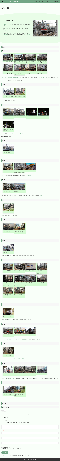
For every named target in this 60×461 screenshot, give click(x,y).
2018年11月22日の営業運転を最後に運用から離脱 (10, 77)
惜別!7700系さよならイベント (43, 77)
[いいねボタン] (2, 410)
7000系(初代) (5, 24)
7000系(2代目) (5, 30)
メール (3, 435)
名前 (2, 430)
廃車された (30, 175)
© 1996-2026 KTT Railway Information (30, 459)
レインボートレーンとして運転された (17, 133)
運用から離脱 (24, 339)
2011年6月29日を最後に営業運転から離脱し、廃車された (19, 358)
